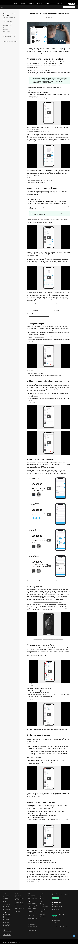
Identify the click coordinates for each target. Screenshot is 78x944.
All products (5, 901)
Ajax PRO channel (43, 904)
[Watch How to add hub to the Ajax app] (49, 112)
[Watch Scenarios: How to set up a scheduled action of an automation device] (49, 566)
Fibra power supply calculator (32, 918)
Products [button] (15, 3)
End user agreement (13, 942)
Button (42, 466)
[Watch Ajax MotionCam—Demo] (49, 624)
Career (41, 901)
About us (41, 896)
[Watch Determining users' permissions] (49, 442)
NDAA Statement (33, 940)
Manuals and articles (31, 895)
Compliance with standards (32, 898)
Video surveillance (6, 896)
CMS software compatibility (32, 905)
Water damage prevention (19, 908)
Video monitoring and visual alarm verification (32, 928)
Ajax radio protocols (6, 909)
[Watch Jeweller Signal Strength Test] (49, 356)
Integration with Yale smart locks (19, 906)
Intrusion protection (6, 895)
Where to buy (59, 3)
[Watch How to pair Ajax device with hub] (49, 237)
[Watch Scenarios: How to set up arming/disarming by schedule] (49, 514)
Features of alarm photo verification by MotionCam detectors (48, 639)
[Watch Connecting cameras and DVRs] (50, 671)
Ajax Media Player (6, 925)
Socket (36, 464)
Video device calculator (32, 909)
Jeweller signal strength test (42, 336)
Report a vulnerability (19, 940)
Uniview (31, 685)
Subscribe (56, 897)
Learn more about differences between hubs (38, 131)
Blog (53, 3)
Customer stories (18, 895)
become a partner (65, 879)
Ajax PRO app (62, 48)
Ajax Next (41, 903)
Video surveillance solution (19, 904)
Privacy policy (12, 940)
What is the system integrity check (37, 182)
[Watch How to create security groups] (49, 778)
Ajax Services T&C (6, 942)
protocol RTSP (37, 647)
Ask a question (56, 909)
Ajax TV (4, 920)
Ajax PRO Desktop (6, 919)
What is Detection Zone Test (36, 373)
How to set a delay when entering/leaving (39, 316)
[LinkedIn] (66, 926)
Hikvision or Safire (33, 658)
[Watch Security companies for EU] (49, 835)
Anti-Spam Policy (53, 940)
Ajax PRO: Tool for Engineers (7, 916)
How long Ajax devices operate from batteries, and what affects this (45, 375)
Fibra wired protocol (6, 907)
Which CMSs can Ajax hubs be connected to (40, 860)
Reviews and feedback (44, 906)
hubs (39, 61)
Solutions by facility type (19, 896)
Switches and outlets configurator (31, 916)
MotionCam (59, 604)
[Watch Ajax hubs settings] (49, 155)
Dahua (30, 683)
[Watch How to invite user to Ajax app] (49, 416)
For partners (47, 3)
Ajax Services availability (32, 906)
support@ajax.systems (58, 906)
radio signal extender (37, 292)
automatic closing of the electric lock (51, 473)
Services (4, 903)
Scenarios (4, 927)
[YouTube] (56, 926)
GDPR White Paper (27, 940)
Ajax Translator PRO (6, 922)
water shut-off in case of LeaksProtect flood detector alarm (55, 472)
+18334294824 (56, 904)
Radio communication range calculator (32, 914)
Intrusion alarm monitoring (32, 926)
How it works (17, 911)
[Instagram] (60, 926)
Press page (42, 898)
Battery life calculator (31, 911)
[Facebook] (53, 926)
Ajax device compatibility (32, 903)
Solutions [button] (23, 3)
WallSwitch (30, 464)
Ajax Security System (6, 914)
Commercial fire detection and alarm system (20, 899)
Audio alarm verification (32, 930)
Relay (64, 462)
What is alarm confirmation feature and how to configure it (47, 602)
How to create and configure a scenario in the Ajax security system (50, 580)
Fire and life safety (6, 898)
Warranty (19, 942)
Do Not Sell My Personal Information (43, 940)
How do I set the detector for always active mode (41, 318)
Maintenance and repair (32, 896)
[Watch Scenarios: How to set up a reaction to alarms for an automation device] (49, 540)
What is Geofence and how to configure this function (42, 180)
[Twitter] (63, 926)
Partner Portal (42, 914)
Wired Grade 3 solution (19, 902)
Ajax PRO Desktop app (35, 853)
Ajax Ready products (6, 906)
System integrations (6, 904)
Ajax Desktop (5, 917)
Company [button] (38, 3)
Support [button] (30, 3)
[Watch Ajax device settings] (49, 277)
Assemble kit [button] (71, 3)
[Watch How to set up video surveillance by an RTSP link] (49, 714)
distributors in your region (53, 879)
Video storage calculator (32, 908)
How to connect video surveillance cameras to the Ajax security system (51, 729)
